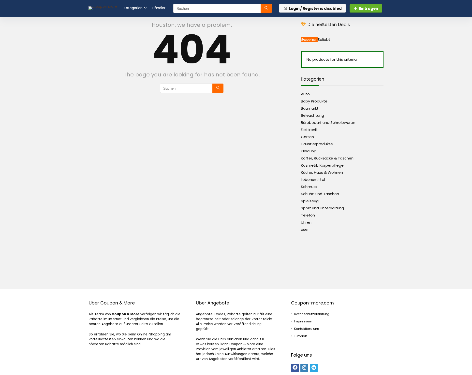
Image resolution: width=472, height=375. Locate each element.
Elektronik (309, 129)
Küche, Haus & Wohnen (322, 172)
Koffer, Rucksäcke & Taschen (327, 158)
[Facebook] (295, 368)
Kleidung (308, 151)
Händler (158, 7)
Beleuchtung (312, 115)
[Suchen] (266, 8)
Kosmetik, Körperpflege (322, 165)
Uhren (306, 222)
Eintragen (368, 8)
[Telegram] (314, 368)
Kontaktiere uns (306, 328)
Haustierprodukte (317, 143)
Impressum (303, 321)
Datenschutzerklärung (311, 314)
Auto (305, 94)
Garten (307, 136)
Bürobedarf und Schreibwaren (328, 122)
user (305, 229)
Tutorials (301, 336)
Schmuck (309, 186)
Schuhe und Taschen (320, 193)
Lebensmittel (313, 179)
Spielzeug (310, 200)
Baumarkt (310, 108)
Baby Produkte (314, 101)
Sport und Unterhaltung (322, 208)
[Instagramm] (304, 368)
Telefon (308, 215)
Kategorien (133, 7)
